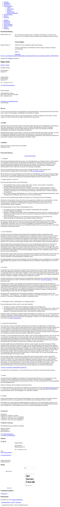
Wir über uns (7, 4)
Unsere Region (10, 11)
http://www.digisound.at (9, 435)
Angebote (6, 2)
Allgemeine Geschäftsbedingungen (9, 101)
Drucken (3, 65)
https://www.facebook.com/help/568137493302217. (14, 367)
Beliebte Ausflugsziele (12, 13)
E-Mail (7, 65)
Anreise (6, 16)
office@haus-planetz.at (9, 85)
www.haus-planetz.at (6, 455)
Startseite (10, 58)
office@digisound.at (8, 434)
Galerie (8, 7)
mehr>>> (17, 51)
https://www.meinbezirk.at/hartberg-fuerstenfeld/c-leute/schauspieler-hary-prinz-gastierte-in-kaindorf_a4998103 (28, 55)
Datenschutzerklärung (17, 499)
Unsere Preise (10, 9)
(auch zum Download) (30, 156)
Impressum (6, 17)
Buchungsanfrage (8, 14)
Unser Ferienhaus (8, 6)
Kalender (9, 10)
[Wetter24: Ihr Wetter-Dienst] (30, 468)
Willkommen (7, 3)
